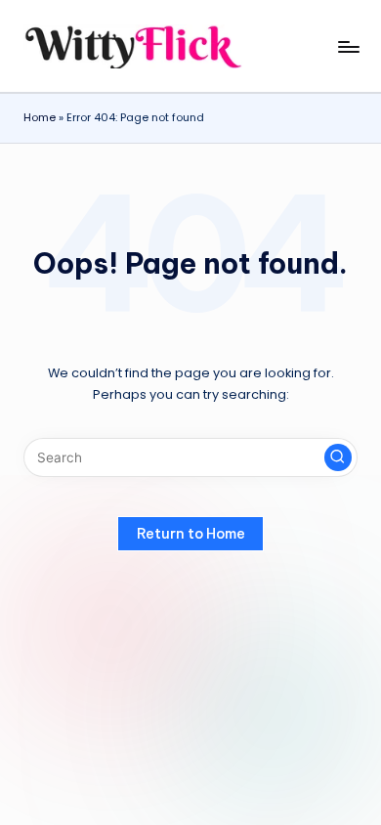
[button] (338, 457)
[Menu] (348, 46)
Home (39, 117)
